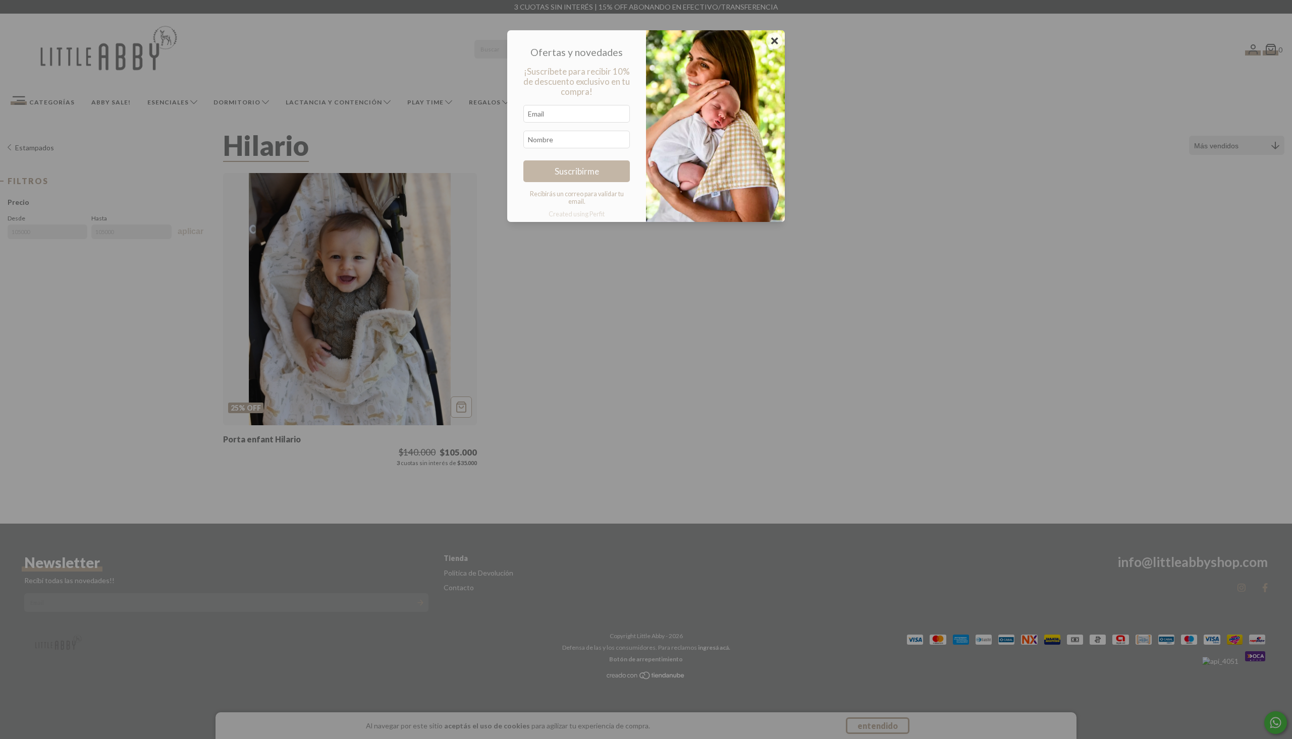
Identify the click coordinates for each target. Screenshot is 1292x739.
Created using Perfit (577, 214)
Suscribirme (577, 171)
